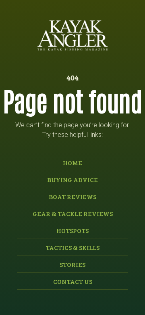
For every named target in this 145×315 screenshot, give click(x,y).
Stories (72, 264)
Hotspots (72, 230)
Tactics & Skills (72, 247)
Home (72, 162)
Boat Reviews (72, 196)
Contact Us (72, 281)
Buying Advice (72, 179)
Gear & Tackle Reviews (73, 213)
